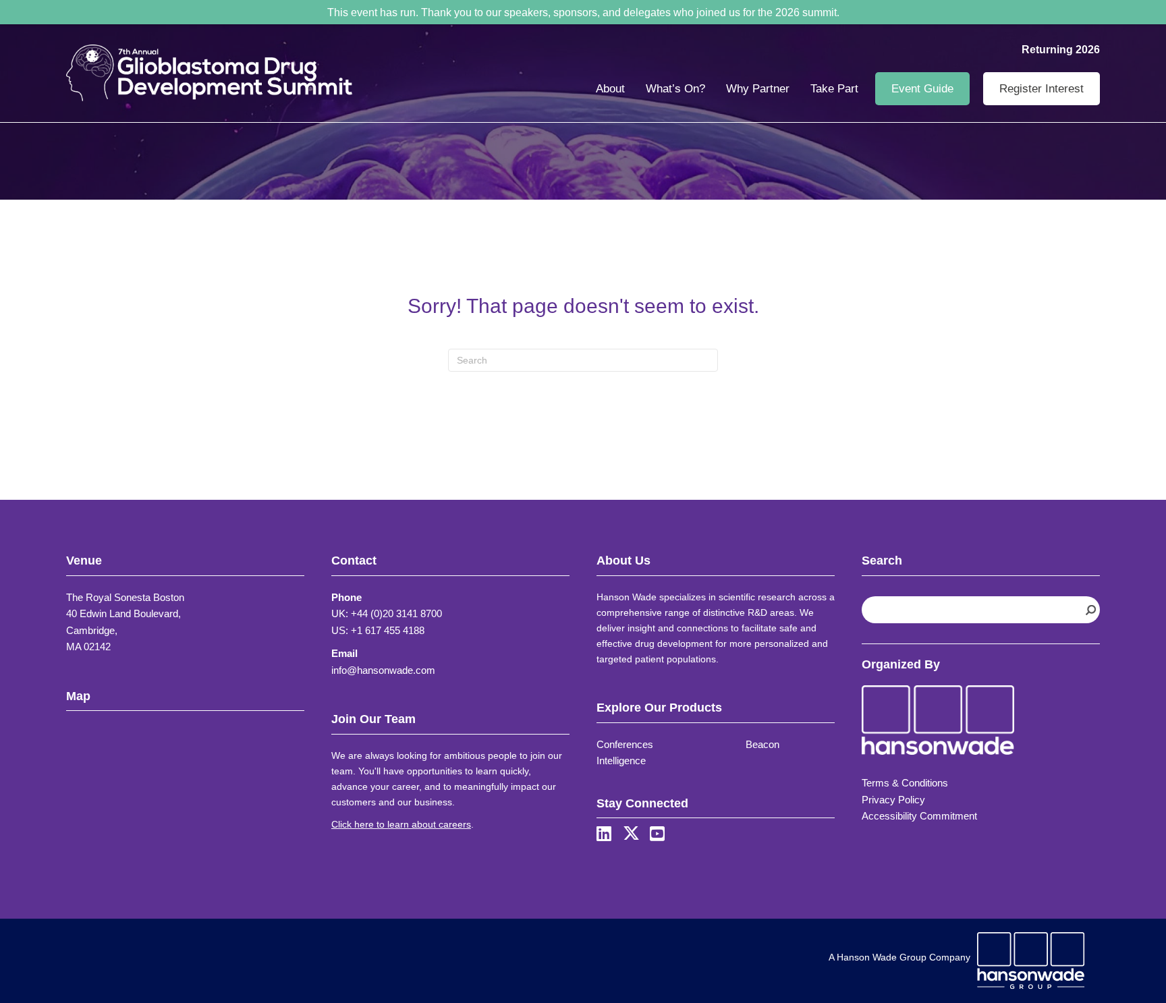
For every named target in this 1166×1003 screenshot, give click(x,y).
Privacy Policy (893, 799)
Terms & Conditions (905, 783)
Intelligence (621, 760)
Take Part (834, 88)
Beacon (762, 744)
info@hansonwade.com (383, 670)
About (610, 88)
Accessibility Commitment (919, 816)
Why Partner (757, 88)
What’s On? (675, 88)
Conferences (624, 744)
